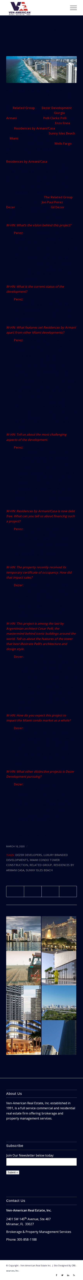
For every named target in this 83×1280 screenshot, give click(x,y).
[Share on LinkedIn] (50, 891)
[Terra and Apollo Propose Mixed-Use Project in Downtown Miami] (23, 933)
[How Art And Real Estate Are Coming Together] (59, 968)
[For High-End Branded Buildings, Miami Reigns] (59, 1037)
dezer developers (28, 855)
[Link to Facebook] (56, 1275)
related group (41, 865)
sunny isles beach (39, 870)
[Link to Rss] (74, 1275)
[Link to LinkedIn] (68, 1275)
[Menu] (71, 7)
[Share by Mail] (68, 891)
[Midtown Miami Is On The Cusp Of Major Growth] (23, 1037)
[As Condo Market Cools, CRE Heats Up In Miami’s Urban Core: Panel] (59, 1002)
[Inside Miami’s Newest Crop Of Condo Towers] (23, 1002)
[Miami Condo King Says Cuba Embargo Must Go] (23, 968)
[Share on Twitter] (33, 891)
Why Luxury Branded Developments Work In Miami (39, 37)
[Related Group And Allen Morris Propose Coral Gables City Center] (59, 933)
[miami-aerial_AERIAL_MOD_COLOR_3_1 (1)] (41, 69)
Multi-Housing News (32, 835)
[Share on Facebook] (15, 891)
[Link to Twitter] (62, 1275)
